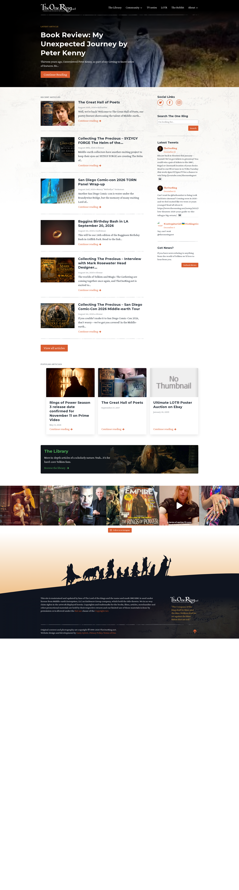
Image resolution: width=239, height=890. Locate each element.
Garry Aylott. (82, 633)
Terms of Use (109, 633)
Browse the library (55, 467)
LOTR (164, 7)
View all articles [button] (54, 348)
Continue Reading (55, 74)
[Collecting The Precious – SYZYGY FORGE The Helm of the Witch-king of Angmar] (58, 149)
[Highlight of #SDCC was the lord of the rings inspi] (219, 506)
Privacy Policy (95, 633)
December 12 (170, 191)
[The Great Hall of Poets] (58, 113)
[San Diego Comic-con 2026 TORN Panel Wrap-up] (58, 191)
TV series (152, 7)
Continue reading (88, 120)
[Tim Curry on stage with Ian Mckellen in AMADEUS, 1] (20, 506)
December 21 (170, 152)
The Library (115, 7)
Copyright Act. (102, 611)
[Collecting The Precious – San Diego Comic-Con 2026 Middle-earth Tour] (58, 315)
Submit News (189, 265)
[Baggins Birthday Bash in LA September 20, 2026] (58, 232)
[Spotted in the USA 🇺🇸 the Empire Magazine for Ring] (139, 506)
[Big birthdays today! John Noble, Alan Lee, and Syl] (99, 506)
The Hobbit (177, 7)
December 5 (169, 227)
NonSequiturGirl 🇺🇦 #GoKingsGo (181, 224)
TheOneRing (170, 148)
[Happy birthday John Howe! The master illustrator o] (60, 506)
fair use (78, 611)
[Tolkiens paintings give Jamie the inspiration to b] (179, 506)
